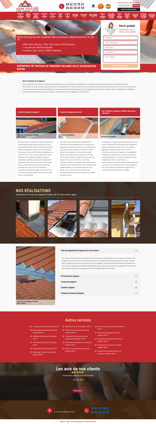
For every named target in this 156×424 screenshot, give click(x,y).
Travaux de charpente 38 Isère (103, 16)
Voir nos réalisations (128, 9)
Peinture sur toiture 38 (60, 16)
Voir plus (78, 390)
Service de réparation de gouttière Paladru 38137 (77, 350)
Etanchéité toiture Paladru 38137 (45, 348)
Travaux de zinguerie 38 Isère (119, 16)
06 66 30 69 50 (75, 8)
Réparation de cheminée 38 (44, 16)
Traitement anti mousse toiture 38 (36, 16)
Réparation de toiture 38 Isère (152, 16)
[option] (78, 376)
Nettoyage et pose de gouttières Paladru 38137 (44, 353)
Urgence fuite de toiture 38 (28, 16)
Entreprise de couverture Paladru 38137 (45, 344)
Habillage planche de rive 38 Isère (127, 16)
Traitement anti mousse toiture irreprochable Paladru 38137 (76, 337)
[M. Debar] (27, 6)
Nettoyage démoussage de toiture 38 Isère (111, 16)
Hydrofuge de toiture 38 (75, 16)
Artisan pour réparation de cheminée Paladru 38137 (78, 344)
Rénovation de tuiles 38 (84, 16)
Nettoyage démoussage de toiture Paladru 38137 (45, 331)
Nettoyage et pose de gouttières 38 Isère (143, 16)
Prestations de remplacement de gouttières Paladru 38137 (109, 352)
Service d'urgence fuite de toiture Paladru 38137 (77, 331)
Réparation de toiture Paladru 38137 (78, 326)
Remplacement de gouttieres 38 (93, 16)
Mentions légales (90, 421)
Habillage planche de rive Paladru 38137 (45, 337)
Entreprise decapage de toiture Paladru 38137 (109, 334)
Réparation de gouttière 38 (52, 16)
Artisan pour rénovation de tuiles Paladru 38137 (109, 346)
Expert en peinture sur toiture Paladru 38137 (111, 328)
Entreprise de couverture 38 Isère (20, 16)
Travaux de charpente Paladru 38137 (46, 326)
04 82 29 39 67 (75, 4)
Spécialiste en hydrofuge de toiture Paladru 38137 (110, 340)
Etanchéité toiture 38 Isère (135, 16)
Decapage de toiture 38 (67, 16)
